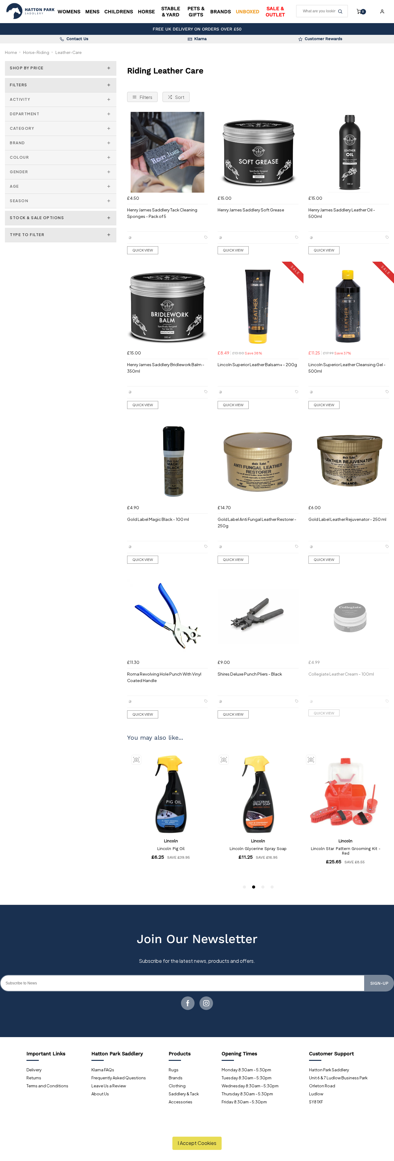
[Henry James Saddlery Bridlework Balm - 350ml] (167, 307)
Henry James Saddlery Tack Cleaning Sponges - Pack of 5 (162, 213)
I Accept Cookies (197, 1143)
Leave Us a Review (108, 1085)
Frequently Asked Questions (118, 1077)
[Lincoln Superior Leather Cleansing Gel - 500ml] (348, 307)
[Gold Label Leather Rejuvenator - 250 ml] (348, 461)
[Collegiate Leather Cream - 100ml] (348, 616)
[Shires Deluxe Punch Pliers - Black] (258, 616)
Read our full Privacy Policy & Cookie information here (197, 1128)
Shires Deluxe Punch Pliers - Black (250, 674)
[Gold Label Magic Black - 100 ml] (167, 461)
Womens (69, 11)
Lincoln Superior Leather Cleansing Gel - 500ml (347, 368)
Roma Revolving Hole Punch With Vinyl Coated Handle (164, 677)
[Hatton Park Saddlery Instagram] (206, 1003)
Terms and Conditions (47, 1085)
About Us (100, 1093)
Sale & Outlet (275, 11)
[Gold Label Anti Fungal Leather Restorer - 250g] (258, 461)
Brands (220, 11)
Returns (33, 1077)
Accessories (180, 1101)
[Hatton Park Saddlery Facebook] (188, 1003)
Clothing (177, 1085)
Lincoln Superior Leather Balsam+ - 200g (257, 364)
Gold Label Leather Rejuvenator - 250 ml (347, 519)
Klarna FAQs (102, 1069)
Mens (92, 11)
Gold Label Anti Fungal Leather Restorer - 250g (257, 522)
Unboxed (247, 11)
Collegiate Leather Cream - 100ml (341, 674)
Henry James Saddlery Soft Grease (251, 209)
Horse (146, 11)
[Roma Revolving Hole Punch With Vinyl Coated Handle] (167, 616)
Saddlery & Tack (184, 1093)
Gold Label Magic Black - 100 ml (158, 519)
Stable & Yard (170, 11)
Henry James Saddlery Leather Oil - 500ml (341, 213)
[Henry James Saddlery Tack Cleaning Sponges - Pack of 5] (167, 152)
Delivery (34, 1069)
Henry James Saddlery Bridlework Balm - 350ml (165, 368)
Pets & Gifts (195, 11)
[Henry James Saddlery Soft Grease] (258, 152)
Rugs (174, 1069)
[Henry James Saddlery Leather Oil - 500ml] (348, 152)
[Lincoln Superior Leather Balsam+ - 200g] (258, 307)
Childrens (118, 11)
